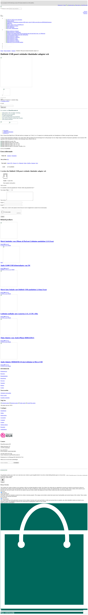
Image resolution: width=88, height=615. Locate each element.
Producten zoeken (5, 8)
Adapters (13, 50)
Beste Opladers (7, 50)
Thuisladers (14, 155)
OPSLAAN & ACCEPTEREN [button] (7, 502)
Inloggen (85, 11)
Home (2, 50)
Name (2, 202)
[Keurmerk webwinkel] (7, 435)
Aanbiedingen (4, 429)
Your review (4, 200)
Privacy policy (4, 395)
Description (5, 130)
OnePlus (29, 163)
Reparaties (3, 427)
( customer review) (5, 101)
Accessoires (3, 417)
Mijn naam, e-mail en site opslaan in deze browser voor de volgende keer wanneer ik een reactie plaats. (24, 207)
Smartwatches (4, 415)
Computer (3, 420)
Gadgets (2, 422)
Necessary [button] (3, 491)
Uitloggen (85, 13)
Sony (37, 163)
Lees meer (6, 245)
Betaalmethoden (4, 376)
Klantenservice (60, 5)
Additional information (8, 131)
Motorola (21, 163)
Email (2, 205)
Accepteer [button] (10, 476)
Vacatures (3, 383)
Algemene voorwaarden (6, 393)
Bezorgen (3, 373)
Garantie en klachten (5, 397)
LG (18, 163)
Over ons (3, 380)
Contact (64, 5)
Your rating (3, 190)
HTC (11, 163)
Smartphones (3, 410)
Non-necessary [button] (4, 497)
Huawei (15, 163)
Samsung (33, 163)
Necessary (4, 492)
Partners (2, 385)
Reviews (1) (6, 133)
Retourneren (3, 378)
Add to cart (3, 107)
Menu (2, 15)
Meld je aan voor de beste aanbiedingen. (9, 459)
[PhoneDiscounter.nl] (1, 6)
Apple (8, 163)
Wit (8, 159)
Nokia (25, 163)
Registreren (85, 12)
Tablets (2, 413)
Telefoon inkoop (4, 424)
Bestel (9, 245)
